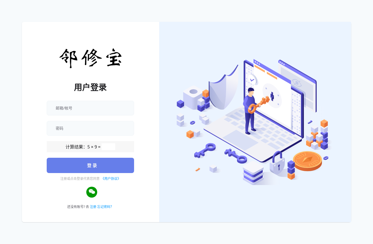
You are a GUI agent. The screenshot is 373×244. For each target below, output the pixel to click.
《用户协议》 (111, 178)
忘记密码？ (105, 206)
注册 (93, 206)
